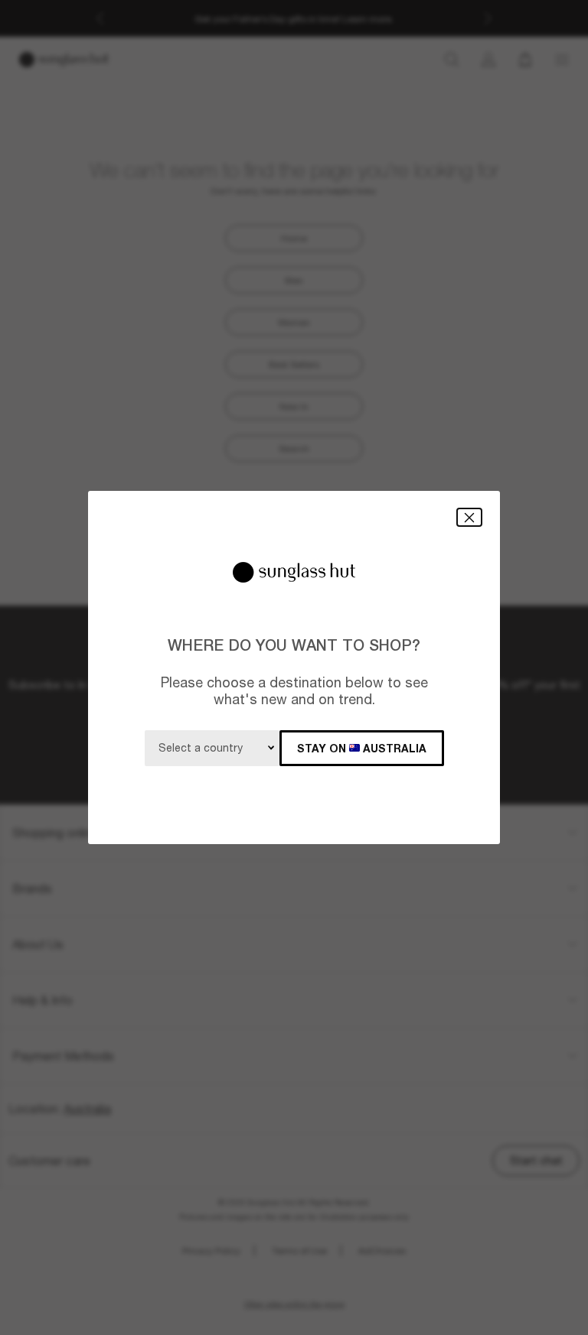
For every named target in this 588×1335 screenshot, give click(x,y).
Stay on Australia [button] (361, 748)
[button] (469, 517)
